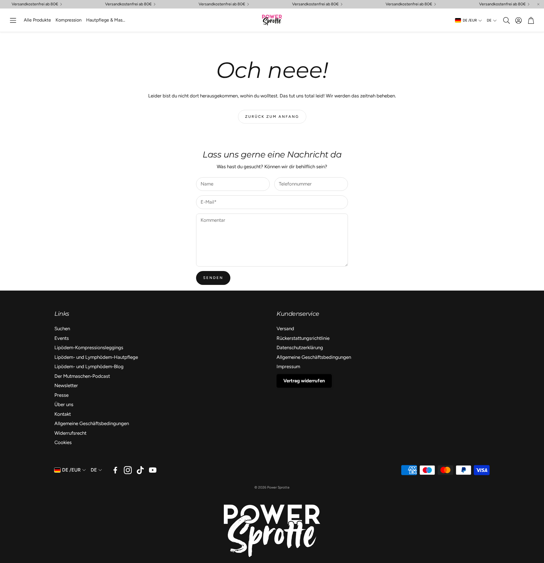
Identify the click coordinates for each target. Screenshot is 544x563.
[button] (13, 20)
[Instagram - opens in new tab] (128, 470)
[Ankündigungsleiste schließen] (538, 4)
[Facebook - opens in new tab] (115, 470)
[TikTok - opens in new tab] (140, 470)
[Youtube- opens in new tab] (153, 470)
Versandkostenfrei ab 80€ (502, 4)
